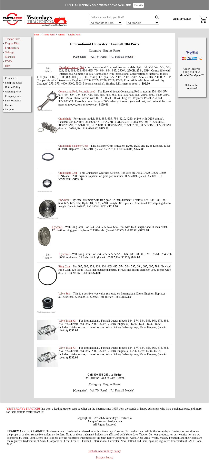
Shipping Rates (13, 82)
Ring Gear (64, 266)
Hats (7, 65)
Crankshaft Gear (67, 172)
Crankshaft (64, 118)
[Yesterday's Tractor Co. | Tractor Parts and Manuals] (34, 25)
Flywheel (63, 199)
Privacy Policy (104, 457)
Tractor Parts (12, 39)
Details (138, 5)
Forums (9, 105)
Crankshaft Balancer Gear (73, 145)
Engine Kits (12, 43)
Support (9, 109)
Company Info (13, 96)
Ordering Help (13, 91)
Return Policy (12, 87)
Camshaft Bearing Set (71, 67)
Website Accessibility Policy (104, 451)
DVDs (8, 61)
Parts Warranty (13, 100)
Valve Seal (64, 293)
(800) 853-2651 (182, 19)
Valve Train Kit (67, 320)
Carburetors (12, 47)
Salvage (9, 52)
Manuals (10, 56)
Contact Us (11, 78)
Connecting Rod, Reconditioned (76, 91)
